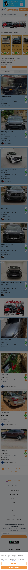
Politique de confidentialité (8, 560)
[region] (14, 561)
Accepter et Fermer (14, 567)
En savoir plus (14, 563)
